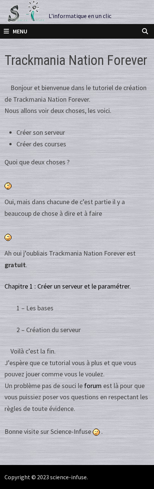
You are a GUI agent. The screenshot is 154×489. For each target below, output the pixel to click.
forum (93, 385)
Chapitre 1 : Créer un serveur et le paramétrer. (67, 286)
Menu (20, 31)
